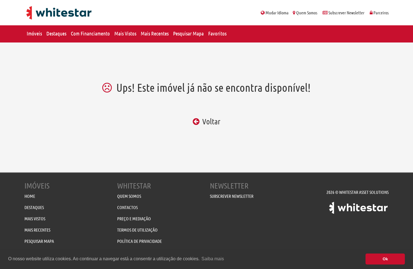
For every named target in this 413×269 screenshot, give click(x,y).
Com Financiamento (90, 34)
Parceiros (381, 12)
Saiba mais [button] (212, 258)
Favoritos (217, 34)
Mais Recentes (155, 34)
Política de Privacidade (139, 241)
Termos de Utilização (137, 230)
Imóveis (34, 34)
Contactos (127, 207)
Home (29, 196)
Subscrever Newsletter (346, 12)
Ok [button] (385, 259)
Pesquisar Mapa (188, 34)
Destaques (56, 34)
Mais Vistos (125, 34)
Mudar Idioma (277, 12)
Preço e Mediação (134, 218)
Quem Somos (306, 12)
